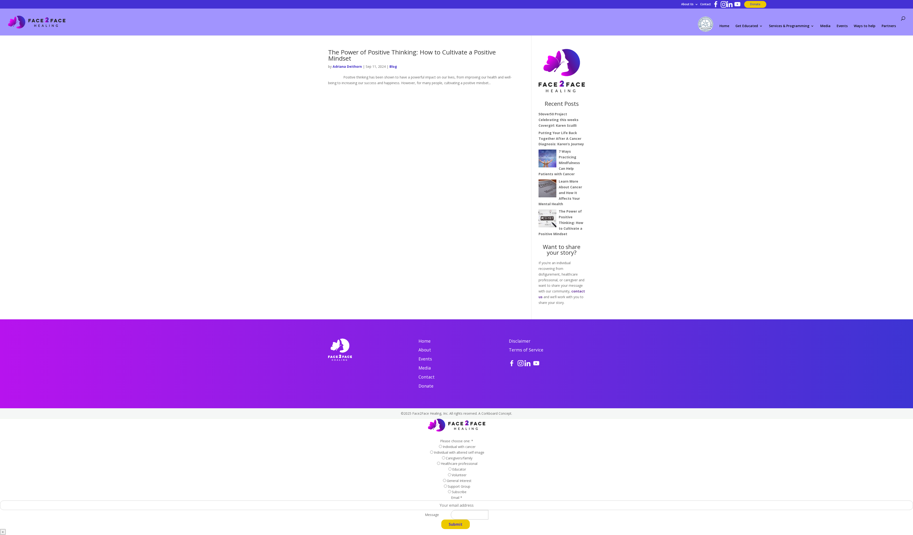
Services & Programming (789, 26)
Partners (889, 26)
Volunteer (459, 475)
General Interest (459, 480)
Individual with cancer (459, 446)
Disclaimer (519, 341)
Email (456, 497)
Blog (393, 66)
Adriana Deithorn (347, 66)
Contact (705, 4)
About (424, 350)
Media (825, 26)
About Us (687, 4)
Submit (455, 524)
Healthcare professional (459, 463)
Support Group (459, 486)
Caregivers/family (459, 458)
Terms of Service (526, 350)
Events (842, 26)
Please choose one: (456, 441)
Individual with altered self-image (459, 452)
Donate (755, 4)
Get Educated (746, 26)
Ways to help (864, 26)
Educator (459, 469)
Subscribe (459, 492)
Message (432, 514)
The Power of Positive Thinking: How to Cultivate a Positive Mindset (412, 55)
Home (724, 26)
